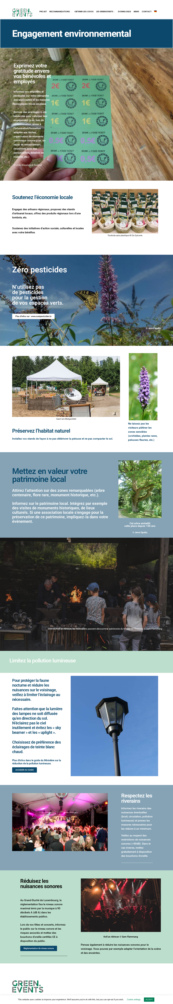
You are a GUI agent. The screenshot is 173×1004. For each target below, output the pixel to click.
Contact (147, 11)
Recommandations (59, 11)
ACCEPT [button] (149, 1000)
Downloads (124, 11)
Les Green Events (104, 11)
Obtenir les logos (84, 11)
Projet (43, 11)
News (136, 11)
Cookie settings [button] (134, 999)
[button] (95, 213)
